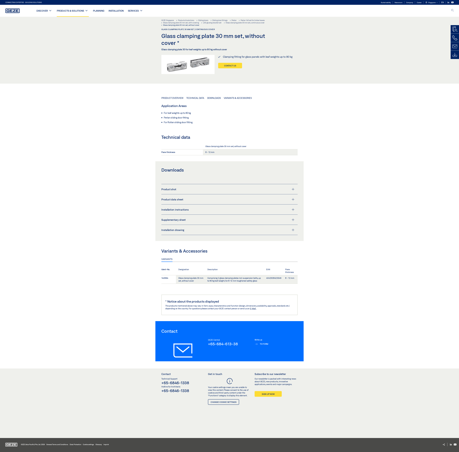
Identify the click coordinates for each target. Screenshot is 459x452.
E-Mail (253, 308)
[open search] (452, 10)
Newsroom (398, 2)
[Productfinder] (455, 29)
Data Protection (75, 444)
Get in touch (215, 374)
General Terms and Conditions (57, 444)
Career (419, 2)
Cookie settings (88, 444)
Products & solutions (70, 10)
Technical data (195, 98)
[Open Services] (141, 10)
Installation (116, 10)
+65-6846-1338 (175, 383)
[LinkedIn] (449, 2)
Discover (42, 10)
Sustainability (386, 2)
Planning (98, 10)
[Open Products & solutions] (86, 10)
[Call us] (455, 38)
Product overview (172, 98)
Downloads (214, 98)
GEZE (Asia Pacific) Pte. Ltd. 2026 (33, 444)
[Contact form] (455, 46)
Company (409, 2)
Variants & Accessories (238, 98)
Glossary (99, 444)
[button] (431, 3)
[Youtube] (452, 2)
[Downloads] (455, 55)
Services (133, 10)
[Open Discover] (50, 10)
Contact (166, 374)
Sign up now (268, 394)
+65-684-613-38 (223, 344)
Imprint (106, 444)
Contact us (230, 65)
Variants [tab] (166, 259)
